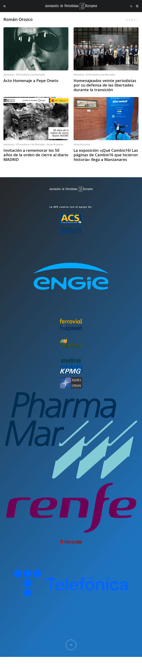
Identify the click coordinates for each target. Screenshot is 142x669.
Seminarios (8, 74)
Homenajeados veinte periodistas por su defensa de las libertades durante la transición (105, 85)
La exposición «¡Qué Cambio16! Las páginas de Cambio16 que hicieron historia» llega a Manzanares (106, 155)
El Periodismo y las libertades (30, 74)
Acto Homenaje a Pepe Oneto (30, 80)
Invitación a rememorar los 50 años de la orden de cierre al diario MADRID (35, 155)
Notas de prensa (55, 144)
